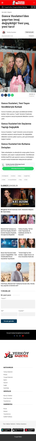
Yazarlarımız (7, 401)
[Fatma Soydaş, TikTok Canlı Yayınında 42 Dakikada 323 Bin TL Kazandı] (26, 221)
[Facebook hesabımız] (14, 336)
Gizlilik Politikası (7, 416)
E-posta (21, 311)
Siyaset (5, 382)
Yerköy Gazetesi (11, 32)
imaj (20, 176)
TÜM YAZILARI (29, 32)
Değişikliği (5, 176)
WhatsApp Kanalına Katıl (18, 168)
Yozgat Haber (18, 436)
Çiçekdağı (6, 388)
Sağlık (5, 385)
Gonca (13, 176)
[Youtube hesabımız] (23, 336)
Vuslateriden (12, 179)
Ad (2, 311)
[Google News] (31, 96)
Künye (5, 408)
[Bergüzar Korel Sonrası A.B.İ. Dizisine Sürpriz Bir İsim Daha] (18, 197)
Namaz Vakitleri (7, 395)
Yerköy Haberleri (8, 372)
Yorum (3, 298)
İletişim (5, 411)
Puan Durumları (7, 398)
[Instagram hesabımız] (20, 336)
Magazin (31, 36)
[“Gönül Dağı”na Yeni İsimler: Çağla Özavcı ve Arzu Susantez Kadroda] (26, 244)
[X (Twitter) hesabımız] (17, 336)
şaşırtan (27, 176)
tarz (4, 179)
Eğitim (5, 380)
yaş (21, 179)
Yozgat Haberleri (8, 377)
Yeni (26, 179)
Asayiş (5, 374)
